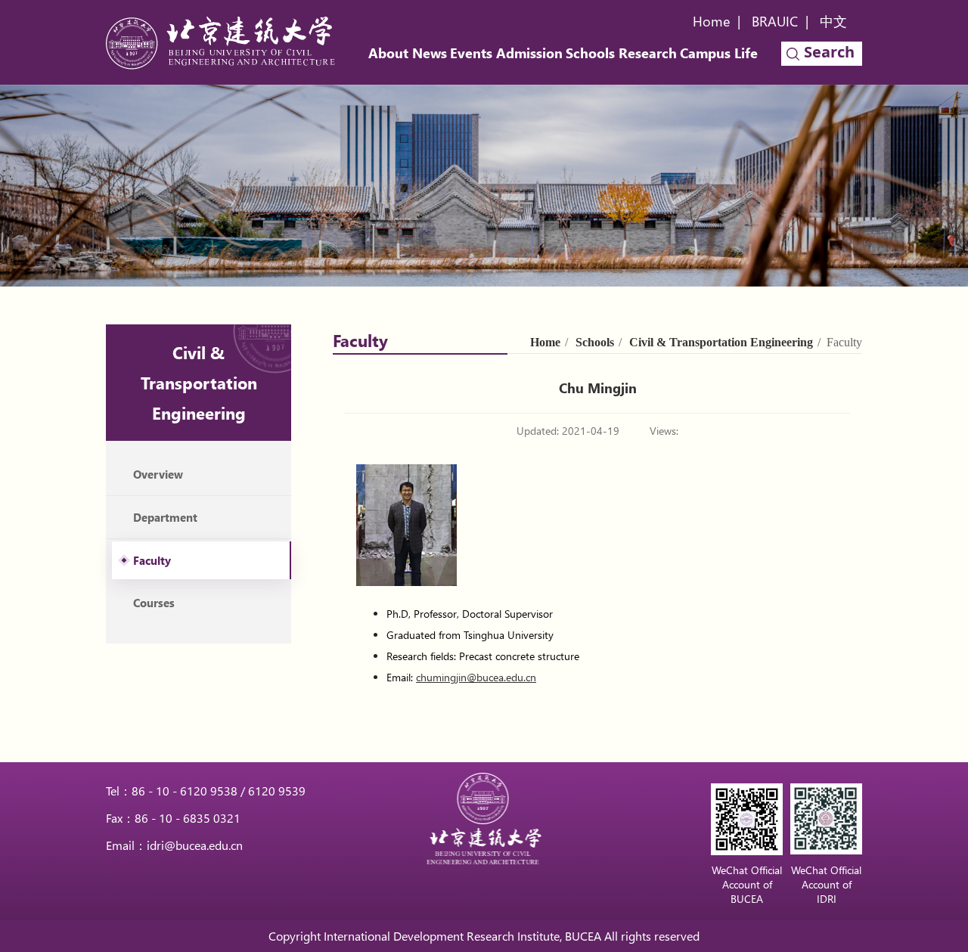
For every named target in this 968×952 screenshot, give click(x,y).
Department (165, 517)
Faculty (152, 560)
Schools (590, 53)
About (388, 53)
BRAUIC (775, 21)
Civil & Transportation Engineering (721, 342)
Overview (158, 474)
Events (471, 53)
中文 (833, 21)
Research (648, 53)
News (429, 53)
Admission (529, 53)
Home (711, 21)
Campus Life (719, 53)
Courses (154, 602)
